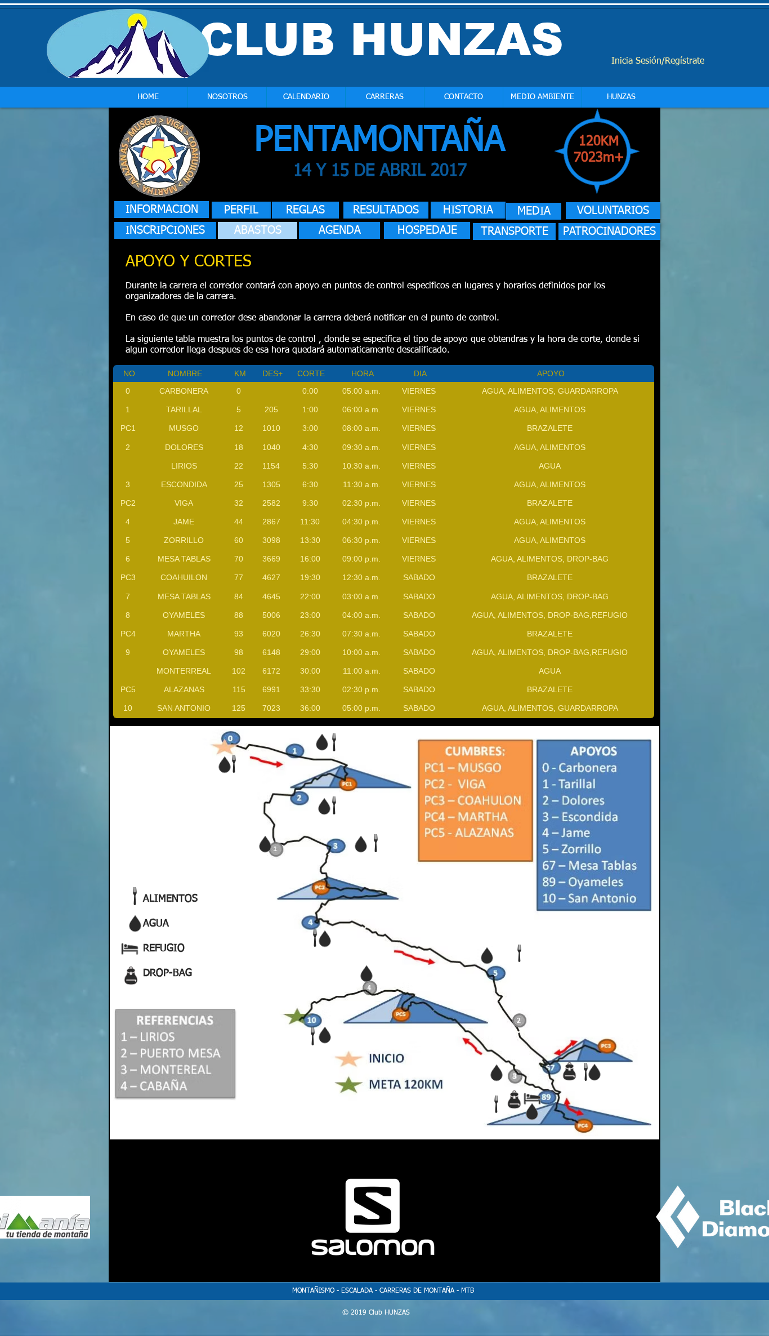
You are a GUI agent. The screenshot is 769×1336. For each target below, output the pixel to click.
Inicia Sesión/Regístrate (657, 61)
